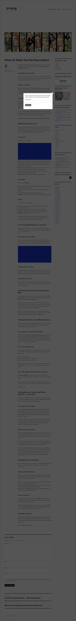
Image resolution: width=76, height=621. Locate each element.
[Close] (52, 93)
